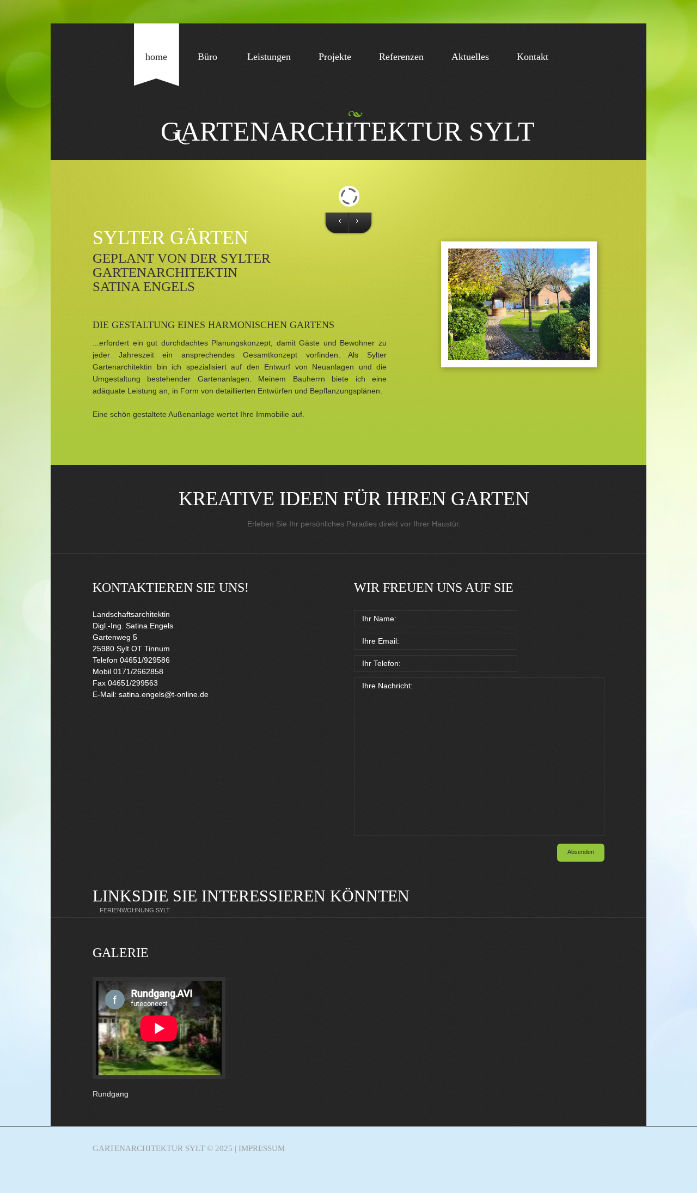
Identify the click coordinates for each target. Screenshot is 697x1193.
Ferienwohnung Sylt (135, 910)
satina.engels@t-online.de (164, 694)
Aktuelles (470, 56)
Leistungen (269, 56)
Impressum (262, 1148)
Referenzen (401, 56)
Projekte (335, 56)
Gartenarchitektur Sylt (348, 131)
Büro (207, 56)
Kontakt (532, 56)
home (156, 56)
